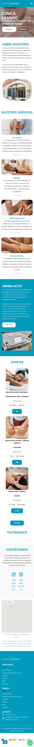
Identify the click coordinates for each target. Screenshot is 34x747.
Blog (3, 681)
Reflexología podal (17, 218)
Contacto (5, 684)
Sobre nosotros (7, 670)
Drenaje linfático (17, 256)
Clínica (4, 667)
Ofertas (4, 678)
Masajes (17, 178)
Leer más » (17, 155)
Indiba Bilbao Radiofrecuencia (11, 673)
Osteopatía (17, 138)
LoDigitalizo (16, 728)
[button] (31, 3)
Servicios (5, 676)
